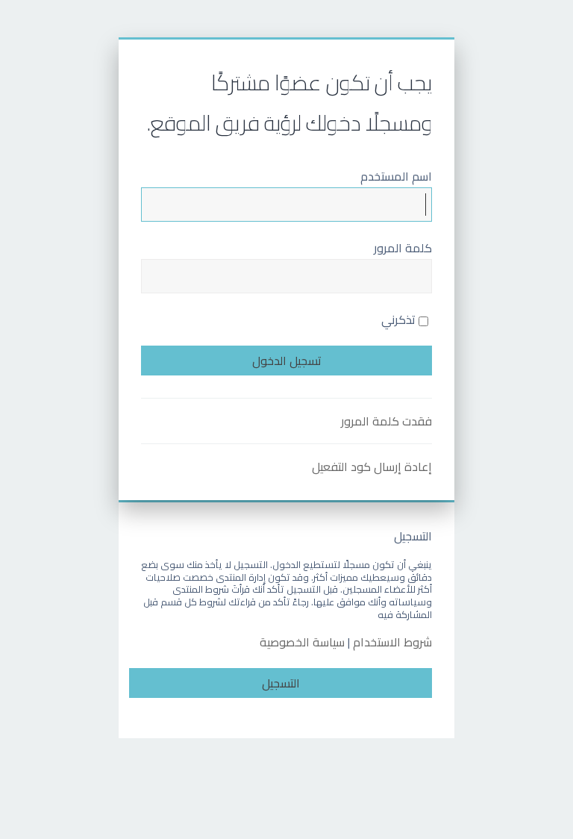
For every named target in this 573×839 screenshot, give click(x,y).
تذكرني (400, 319)
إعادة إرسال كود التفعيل (372, 466)
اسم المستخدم (396, 176)
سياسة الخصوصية (302, 642)
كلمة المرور (403, 248)
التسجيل (281, 683)
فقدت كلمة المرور (386, 421)
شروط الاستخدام (392, 642)
